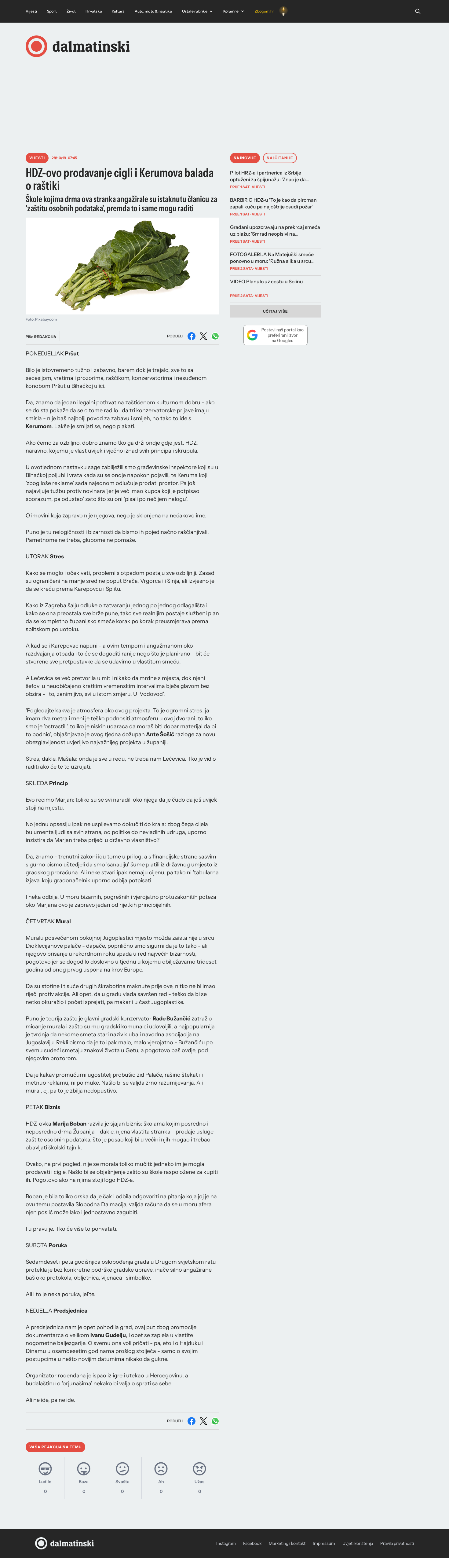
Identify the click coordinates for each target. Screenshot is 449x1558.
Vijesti (31, 11)
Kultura (118, 11)
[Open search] (417, 11)
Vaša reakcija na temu (55, 1447)
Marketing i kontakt (287, 1543)
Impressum (324, 1543)
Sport (52, 11)
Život (71, 11)
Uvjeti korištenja (357, 1543)
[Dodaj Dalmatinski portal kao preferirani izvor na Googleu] (275, 335)
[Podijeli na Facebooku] (191, 336)
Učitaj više (275, 311)
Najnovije (245, 158)
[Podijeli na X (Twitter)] (203, 336)
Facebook (252, 1543)
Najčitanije (280, 158)
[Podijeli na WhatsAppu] (215, 336)
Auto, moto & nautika (153, 11)
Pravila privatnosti (397, 1543)
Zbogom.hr (264, 11)
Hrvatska (94, 11)
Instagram (226, 1543)
